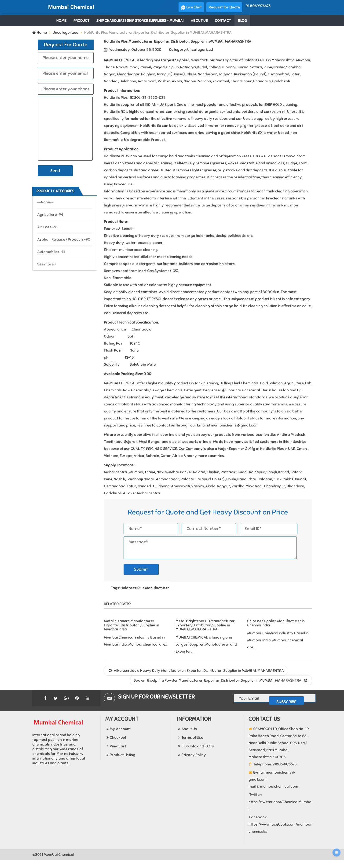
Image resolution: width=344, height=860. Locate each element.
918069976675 (284, 764)
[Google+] (66, 698)
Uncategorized (65, 32)
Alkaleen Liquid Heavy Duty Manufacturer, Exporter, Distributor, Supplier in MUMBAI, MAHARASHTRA (198, 670)
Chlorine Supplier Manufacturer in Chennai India (276, 623)
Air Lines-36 (47, 227)
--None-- (45, 202)
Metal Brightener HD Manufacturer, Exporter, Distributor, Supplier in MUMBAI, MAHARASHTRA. (205, 625)
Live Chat (194, 7)
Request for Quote (224, 7)
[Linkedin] (87, 698)
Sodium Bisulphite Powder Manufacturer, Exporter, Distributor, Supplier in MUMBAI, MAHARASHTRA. (218, 680)
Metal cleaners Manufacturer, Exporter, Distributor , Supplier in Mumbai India (131, 625)
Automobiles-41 (51, 252)
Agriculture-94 (50, 214)
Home (42, 32)
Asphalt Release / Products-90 (63, 239)
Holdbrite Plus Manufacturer (145, 588)
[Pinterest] (77, 698)
